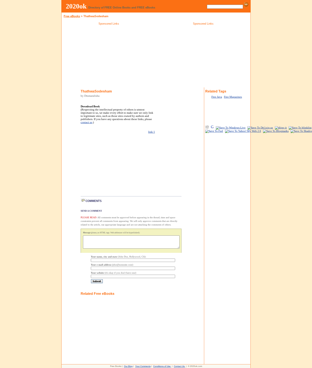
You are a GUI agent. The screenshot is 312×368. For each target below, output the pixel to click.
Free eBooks (72, 16)
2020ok (76, 6)
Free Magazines (233, 96)
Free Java (216, 96)
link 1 (151, 131)
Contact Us (179, 366)
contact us (86, 122)
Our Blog (128, 366)
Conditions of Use (162, 366)
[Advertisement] (109, 57)
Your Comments (143, 366)
